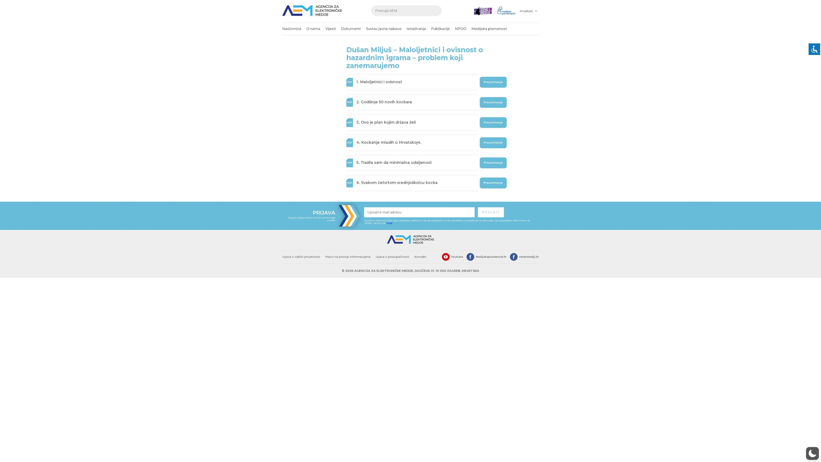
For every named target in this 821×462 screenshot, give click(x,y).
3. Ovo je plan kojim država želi (386, 122)
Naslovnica (291, 29)
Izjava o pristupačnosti (392, 256)
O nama (313, 29)
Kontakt (420, 256)
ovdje (389, 223)
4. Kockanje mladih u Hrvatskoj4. (388, 142)
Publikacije (440, 29)
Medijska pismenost (489, 29)
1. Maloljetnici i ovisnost (379, 82)
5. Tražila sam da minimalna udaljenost (394, 162)
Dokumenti (351, 29)
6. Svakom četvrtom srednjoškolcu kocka (397, 182)
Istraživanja (416, 29)
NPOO (460, 29)
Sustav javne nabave (383, 29)
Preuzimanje (493, 82)
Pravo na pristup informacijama (348, 256)
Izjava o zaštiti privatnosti (301, 256)
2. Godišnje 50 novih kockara (384, 102)
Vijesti (330, 29)
